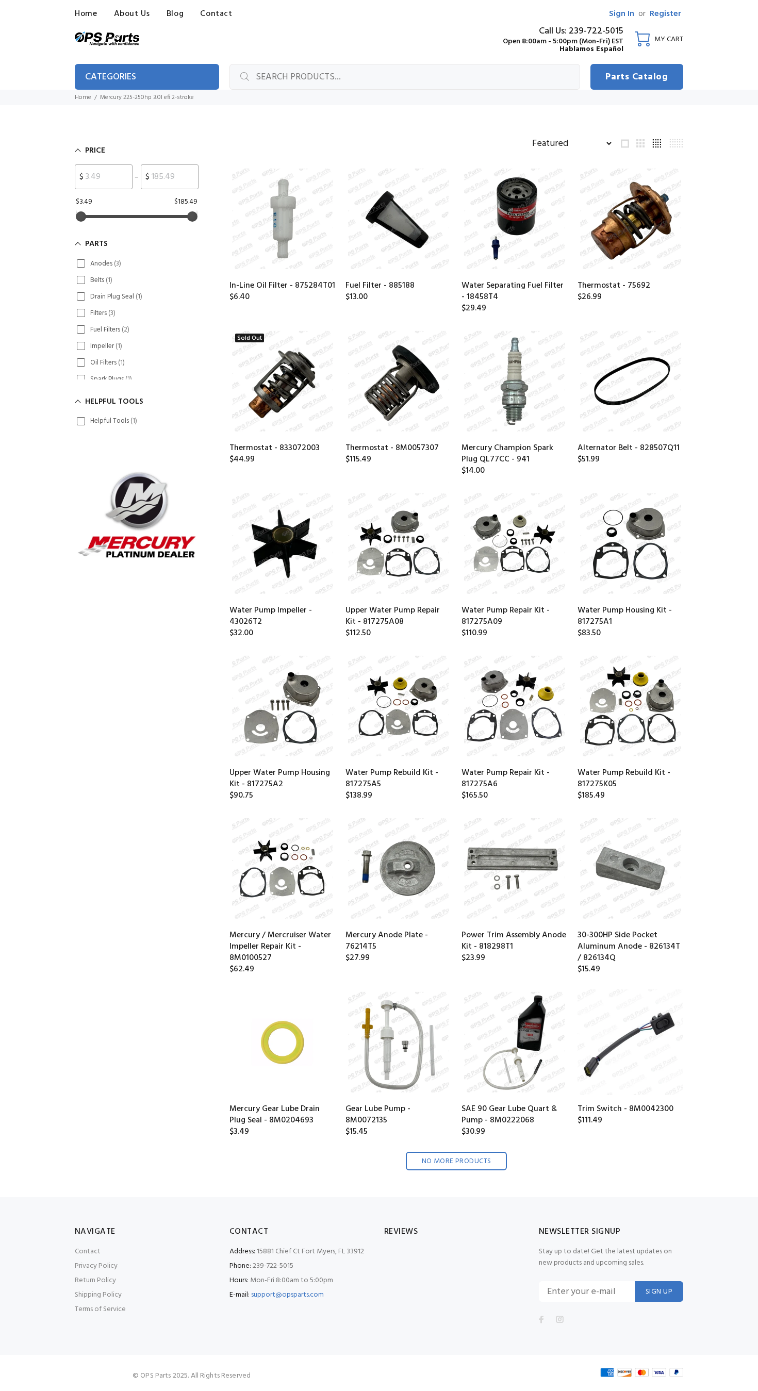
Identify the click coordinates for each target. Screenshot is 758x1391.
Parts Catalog (636, 77)
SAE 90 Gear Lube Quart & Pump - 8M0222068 (509, 1114)
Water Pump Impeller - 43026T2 (270, 616)
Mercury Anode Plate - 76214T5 (386, 941)
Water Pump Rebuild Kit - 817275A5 (391, 778)
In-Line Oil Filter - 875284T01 (282, 285)
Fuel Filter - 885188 (380, 285)
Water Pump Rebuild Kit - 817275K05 (624, 778)
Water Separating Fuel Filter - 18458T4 (513, 291)
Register (665, 14)
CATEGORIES (110, 77)
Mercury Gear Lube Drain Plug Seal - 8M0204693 (274, 1114)
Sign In (621, 14)
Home (83, 97)
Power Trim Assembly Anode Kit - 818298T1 (514, 941)
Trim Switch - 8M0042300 (625, 1109)
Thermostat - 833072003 (274, 448)
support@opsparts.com (287, 1295)
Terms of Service (100, 1309)
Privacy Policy (96, 1266)
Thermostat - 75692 (614, 285)
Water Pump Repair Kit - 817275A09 (506, 616)
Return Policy (95, 1280)
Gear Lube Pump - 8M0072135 (377, 1114)
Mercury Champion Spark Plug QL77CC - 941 (507, 453)
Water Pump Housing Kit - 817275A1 (625, 616)
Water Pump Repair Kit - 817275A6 (506, 778)
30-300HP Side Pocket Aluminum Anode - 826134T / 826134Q (629, 947)
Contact (88, 1251)
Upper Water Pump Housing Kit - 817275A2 (279, 778)
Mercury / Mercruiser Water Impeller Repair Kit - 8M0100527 (280, 947)
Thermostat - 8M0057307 (392, 448)
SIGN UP (659, 1292)
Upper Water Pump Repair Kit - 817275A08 (392, 616)
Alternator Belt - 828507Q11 (629, 448)
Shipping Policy (98, 1295)
